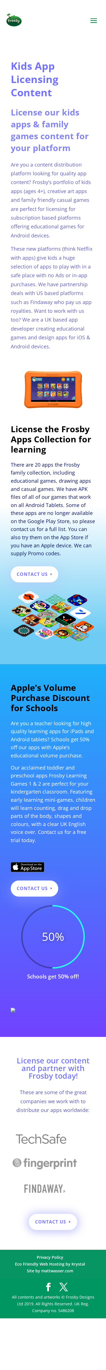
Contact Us (32, 574)
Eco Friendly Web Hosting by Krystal (50, 1264)
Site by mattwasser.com (50, 1270)
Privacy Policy (50, 1257)
